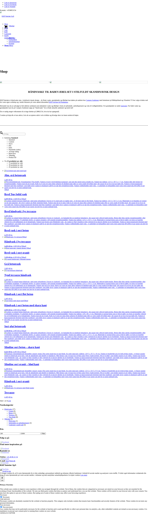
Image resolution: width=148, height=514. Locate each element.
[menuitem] (76, 25)
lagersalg (124, 106)
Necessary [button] (3, 495)
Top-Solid (12, 417)
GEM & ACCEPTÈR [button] (7, 513)
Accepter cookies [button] (74, 475)
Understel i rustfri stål (16, 425)
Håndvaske (8, 409)
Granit (11, 411)
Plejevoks (12, 421)
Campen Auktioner (92, 100)
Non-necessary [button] (5, 505)
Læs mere (84, 475)
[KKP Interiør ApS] (7, 16)
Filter (43, 433)
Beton (11, 413)
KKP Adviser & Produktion (58, 102)
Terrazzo (12, 415)
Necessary (6, 497)
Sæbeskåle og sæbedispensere (19, 423)
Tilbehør (7, 419)
